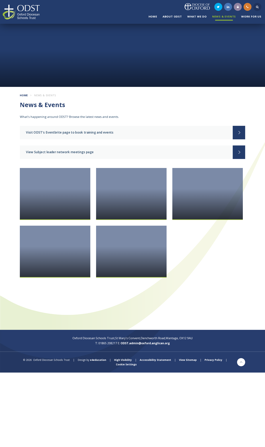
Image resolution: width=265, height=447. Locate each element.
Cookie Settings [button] (126, 364)
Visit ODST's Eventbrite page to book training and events (69, 132)
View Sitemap (188, 360)
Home (24, 95)
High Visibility (123, 360)
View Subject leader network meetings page (60, 152)
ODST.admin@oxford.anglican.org (145, 343)
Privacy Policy (213, 360)
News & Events (45, 95)
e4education (98, 360)
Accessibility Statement (155, 360)
